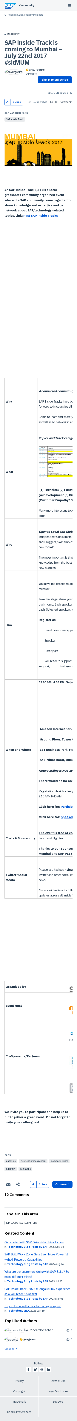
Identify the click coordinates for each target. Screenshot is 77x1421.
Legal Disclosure (58, 1391)
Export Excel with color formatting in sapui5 (32, 1306)
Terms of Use (58, 1380)
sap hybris (25, 1169)
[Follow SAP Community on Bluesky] (35, 1369)
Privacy (19, 1380)
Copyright (19, 1391)
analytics (11, 1161)
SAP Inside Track (15, 119)
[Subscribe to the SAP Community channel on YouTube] (41, 1369)
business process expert (33, 1161)
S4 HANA (10, 1169)
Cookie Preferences (19, 1411)
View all (9, 1349)
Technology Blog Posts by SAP (27, 1246)
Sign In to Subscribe (55, 79)
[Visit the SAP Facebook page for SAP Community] (28, 1369)
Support (58, 1401)
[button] (7, 102)
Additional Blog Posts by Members (25, 15)
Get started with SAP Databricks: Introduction (34, 1242)
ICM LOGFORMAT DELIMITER (21, 1223)
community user (59, 1161)
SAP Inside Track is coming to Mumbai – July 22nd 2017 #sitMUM (33, 52)
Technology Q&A (18, 1310)
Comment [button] (62, 1184)
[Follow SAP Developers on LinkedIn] (48, 1369)
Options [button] (40, 86)
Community (26, 5)
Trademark (19, 1401)
